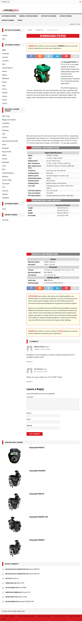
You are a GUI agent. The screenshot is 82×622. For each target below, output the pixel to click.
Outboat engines (65, 16)
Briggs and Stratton (9, 120)
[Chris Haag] (3, 583)
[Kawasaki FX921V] (14, 502)
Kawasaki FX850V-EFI (38, 517)
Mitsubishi (5, 78)
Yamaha (5, 194)
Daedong (5, 130)
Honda (4, 71)
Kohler (4, 155)
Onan (4, 166)
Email (29, 419)
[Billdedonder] (3, 601)
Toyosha (5, 191)
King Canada (6, 151)
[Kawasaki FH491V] (14, 455)
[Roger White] (3, 597)
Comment (30, 397)
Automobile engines (9, 16)
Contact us (5, 2)
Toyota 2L (15, 578)
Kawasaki (5, 148)
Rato (3, 39)
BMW (4, 50)
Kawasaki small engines (14, 442)
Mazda (4, 75)
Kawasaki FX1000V (37, 471)
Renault (4, 92)
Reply (31, 361)
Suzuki (4, 100)
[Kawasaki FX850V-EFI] (14, 525)
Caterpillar (5, 123)
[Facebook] (80, 2)
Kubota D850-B (33, 569)
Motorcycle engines (48, 16)
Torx (3, 187)
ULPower (5, 220)
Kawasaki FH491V (36, 447)
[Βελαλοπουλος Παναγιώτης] (3, 569)
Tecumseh (5, 183)
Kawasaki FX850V (37, 540)
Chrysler (5, 57)
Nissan (4, 82)
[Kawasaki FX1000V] (14, 479)
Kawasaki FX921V (36, 494)
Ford (3, 64)
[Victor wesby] (3, 587)
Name (29, 413)
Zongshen (5, 198)
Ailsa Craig (6, 116)
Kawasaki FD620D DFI (26, 601)
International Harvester (10, 141)
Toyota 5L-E (26, 592)
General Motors (7, 68)
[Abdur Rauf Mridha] (3, 592)
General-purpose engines (28, 16)
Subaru (4, 96)
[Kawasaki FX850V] (14, 548)
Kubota (4, 159)
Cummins (5, 61)
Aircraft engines (8, 20)
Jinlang (4, 35)
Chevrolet (5, 53)
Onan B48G (22, 587)
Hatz (3, 134)
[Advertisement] (53, 116)
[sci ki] (3, 578)
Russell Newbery (8, 173)
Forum (19, 20)
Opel (3, 85)
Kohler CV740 (22, 597)
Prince (4, 89)
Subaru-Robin (7, 180)
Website (29, 425)
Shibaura (5, 176)
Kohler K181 (20, 583)
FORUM (61, 46)
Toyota (4, 103)
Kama (4, 144)
